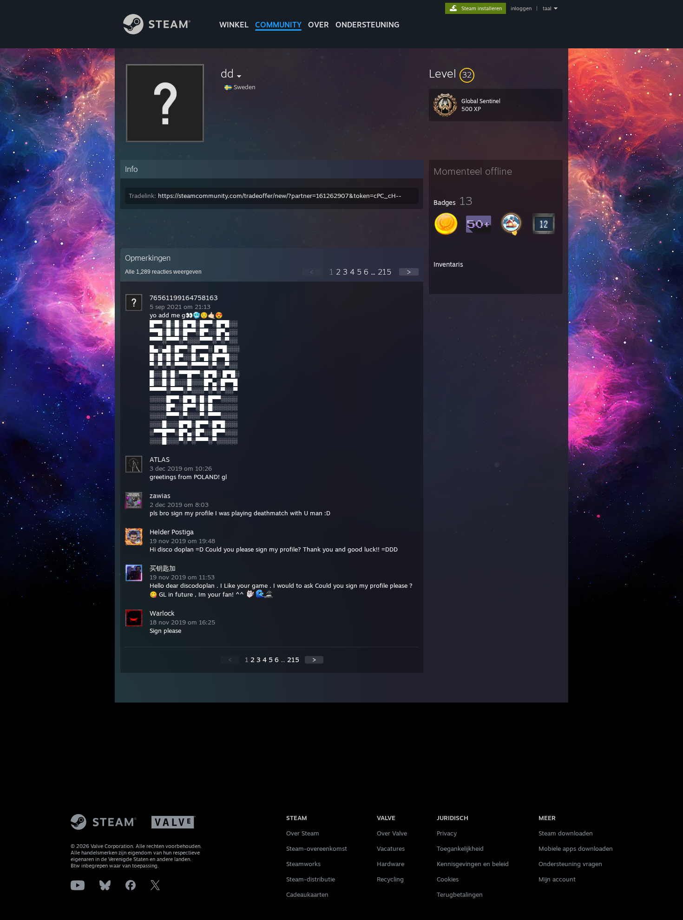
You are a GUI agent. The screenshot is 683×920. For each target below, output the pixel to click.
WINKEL (234, 24)
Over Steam (302, 833)
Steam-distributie (310, 879)
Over (318, 24)
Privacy (447, 833)
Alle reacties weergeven (163, 272)
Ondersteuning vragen (570, 863)
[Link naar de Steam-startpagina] (156, 32)
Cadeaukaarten (307, 894)
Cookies (448, 879)
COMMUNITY (278, 24)
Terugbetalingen (460, 894)
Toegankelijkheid (460, 848)
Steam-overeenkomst (316, 848)
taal (547, 8)
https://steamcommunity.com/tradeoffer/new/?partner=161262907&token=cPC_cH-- (279, 195)
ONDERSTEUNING (367, 24)
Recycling (390, 879)
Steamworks (303, 863)
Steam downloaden (566, 833)
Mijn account (557, 879)
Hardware (390, 863)
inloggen (521, 8)
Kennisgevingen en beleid (473, 863)
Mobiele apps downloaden (576, 848)
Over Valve (392, 833)
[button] (496, 73)
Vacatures (391, 848)
